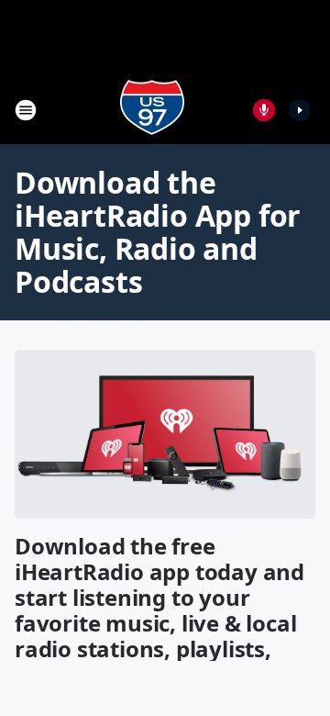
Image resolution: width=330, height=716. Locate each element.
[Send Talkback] (264, 110)
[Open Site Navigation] (26, 110)
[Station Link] (152, 110)
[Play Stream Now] (300, 110)
